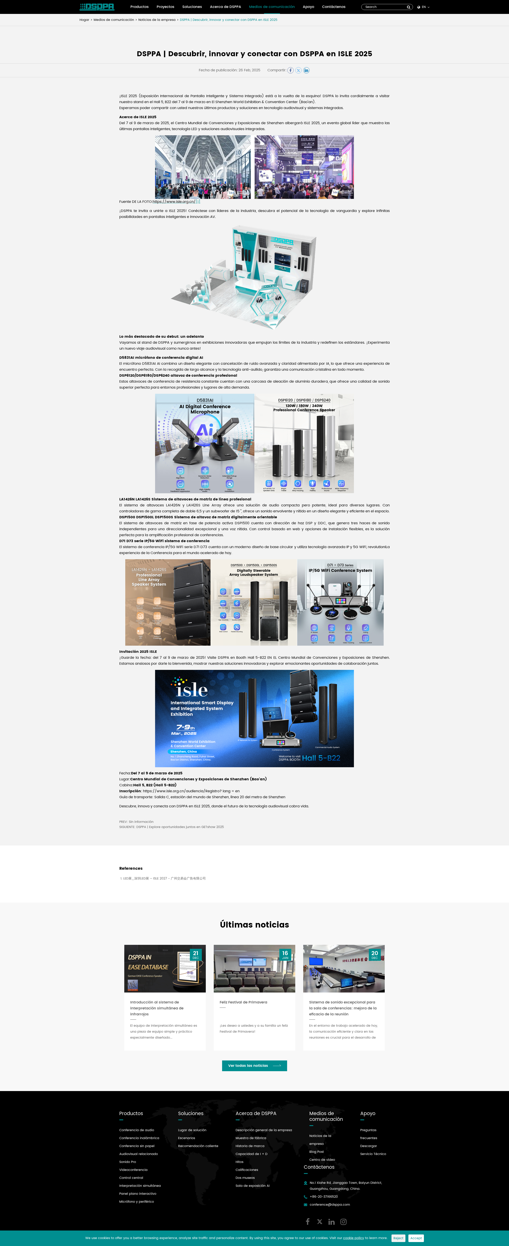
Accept (416, 1238)
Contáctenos (334, 7)
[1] (198, 202)
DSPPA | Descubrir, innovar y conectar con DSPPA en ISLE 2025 (228, 19)
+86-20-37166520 (324, 1196)
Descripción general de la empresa (264, 1130)
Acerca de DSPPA (225, 7)
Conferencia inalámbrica (139, 1138)
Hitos (239, 1162)
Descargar (368, 1146)
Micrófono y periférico (136, 1201)
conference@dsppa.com (330, 1204)
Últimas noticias (254, 925)
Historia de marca (250, 1146)
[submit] (408, 7)
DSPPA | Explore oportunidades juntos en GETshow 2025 (180, 827)
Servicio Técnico (373, 1154)
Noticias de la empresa (157, 19)
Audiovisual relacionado (138, 1154)
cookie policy (353, 1238)
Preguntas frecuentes (368, 1134)
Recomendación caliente (198, 1146)
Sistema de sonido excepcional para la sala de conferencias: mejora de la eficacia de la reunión (343, 1008)
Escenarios (186, 1138)
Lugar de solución (192, 1130)
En (424, 7)
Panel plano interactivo (137, 1193)
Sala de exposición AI (253, 1185)
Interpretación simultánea (140, 1185)
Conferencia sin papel (136, 1146)
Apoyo (308, 7)
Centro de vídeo (322, 1159)
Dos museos (245, 1177)
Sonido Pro (127, 1162)
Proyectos (165, 7)
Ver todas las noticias (248, 1066)
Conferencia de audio (136, 1130)
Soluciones (192, 7)
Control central (131, 1177)
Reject (398, 1238)
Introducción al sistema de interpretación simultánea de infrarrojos (157, 1008)
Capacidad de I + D (251, 1154)
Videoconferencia (133, 1169)
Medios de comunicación (272, 7)
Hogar (84, 19)
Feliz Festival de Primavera (243, 1002)
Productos (139, 7)
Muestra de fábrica (251, 1138)
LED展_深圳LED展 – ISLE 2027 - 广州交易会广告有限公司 (164, 878)
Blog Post (316, 1151)
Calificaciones (247, 1169)
